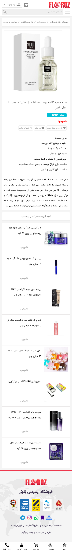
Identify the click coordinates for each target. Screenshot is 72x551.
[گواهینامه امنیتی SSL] (13, 505)
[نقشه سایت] (49, 518)
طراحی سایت (45, 532)
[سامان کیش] (47, 505)
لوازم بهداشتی (27, 22)
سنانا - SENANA (57, 115)
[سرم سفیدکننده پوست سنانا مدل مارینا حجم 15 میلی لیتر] (36, 93)
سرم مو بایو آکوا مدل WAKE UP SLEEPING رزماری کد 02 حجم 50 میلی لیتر (24, 417)
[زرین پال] (36, 505)
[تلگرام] (22, 517)
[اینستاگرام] (29, 517)
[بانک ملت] (58, 505)
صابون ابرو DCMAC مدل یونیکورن (24, 381)
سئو (35, 532)
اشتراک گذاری (24, 128)
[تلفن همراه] (42, 518)
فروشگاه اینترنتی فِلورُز (59, 22)
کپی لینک (38, 128)
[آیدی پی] (24, 505)
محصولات (41, 22)
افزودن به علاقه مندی (55, 128)
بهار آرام (24, 532)
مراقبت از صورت (10, 22)
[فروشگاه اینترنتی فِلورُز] (59, 6)
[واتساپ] (36, 517)
